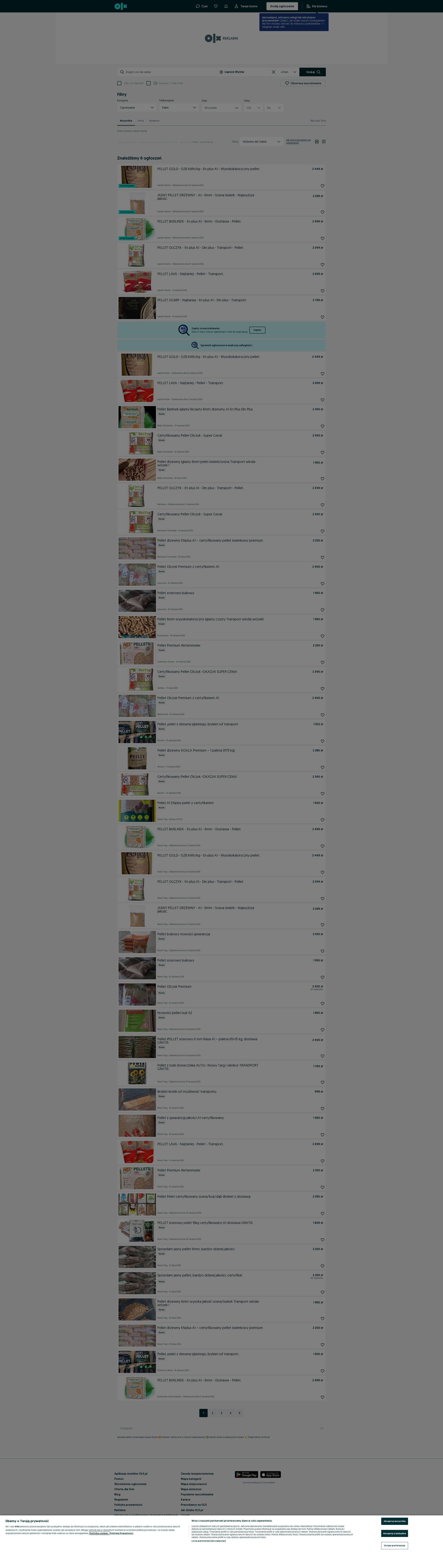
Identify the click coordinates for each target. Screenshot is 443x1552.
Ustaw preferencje (394, 1545)
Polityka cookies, (99, 1533)
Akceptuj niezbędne (394, 1533)
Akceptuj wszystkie (395, 1521)
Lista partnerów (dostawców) (209, 1540)
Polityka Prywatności (121, 1533)
